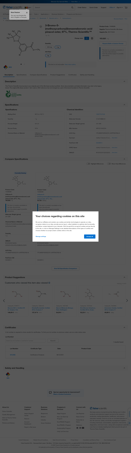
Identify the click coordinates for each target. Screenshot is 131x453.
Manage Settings (41, 236)
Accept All (90, 236)
